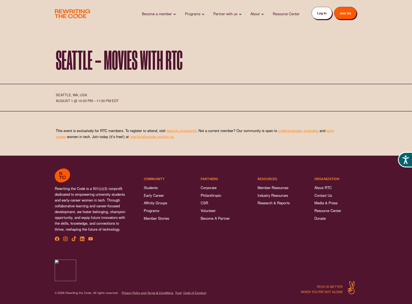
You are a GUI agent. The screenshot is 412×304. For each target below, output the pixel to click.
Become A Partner (215, 218)
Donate (320, 218)
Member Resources (273, 187)
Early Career (154, 195)
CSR (204, 202)
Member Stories (156, 218)
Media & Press (326, 202)
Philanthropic (211, 195)
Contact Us (323, 195)
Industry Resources (273, 195)
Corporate (209, 187)
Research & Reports (274, 202)
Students (151, 187)
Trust (178, 292)
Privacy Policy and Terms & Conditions (147, 292)
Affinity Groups (155, 202)
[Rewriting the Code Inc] (65, 270)
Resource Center (327, 210)
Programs (151, 210)
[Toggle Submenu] (174, 14)
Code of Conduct (194, 292)
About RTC (323, 187)
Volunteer (208, 210)
